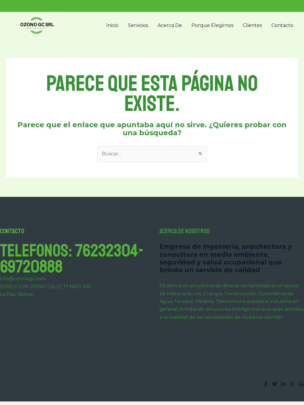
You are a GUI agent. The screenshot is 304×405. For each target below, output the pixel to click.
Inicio (112, 25)
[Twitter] (274, 384)
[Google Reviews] (301, 384)
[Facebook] (265, 384)
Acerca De (170, 25)
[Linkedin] (283, 384)
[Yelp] (292, 384)
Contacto (282, 25)
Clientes (252, 25)
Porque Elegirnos (212, 25)
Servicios (138, 25)
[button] (292, 6)
